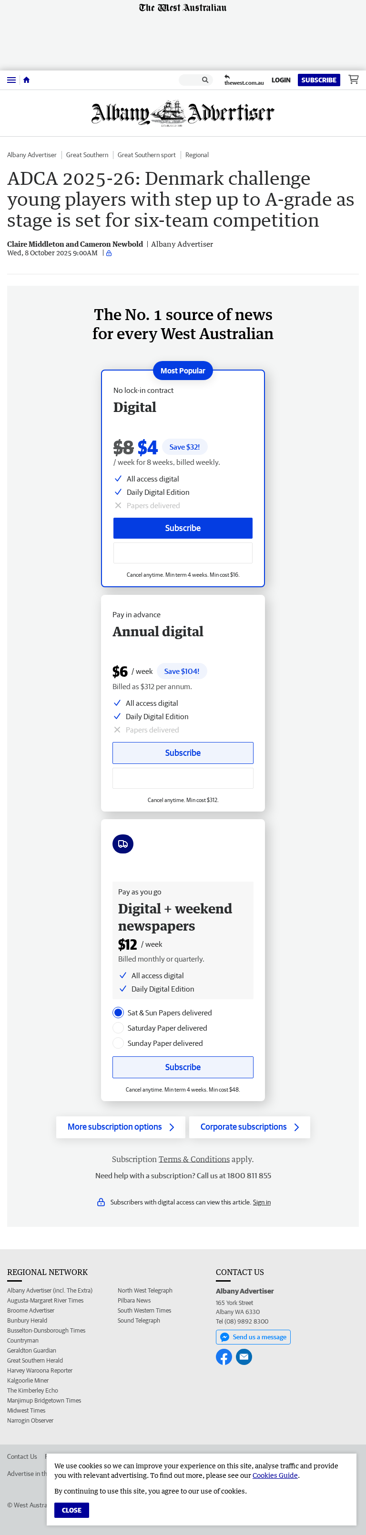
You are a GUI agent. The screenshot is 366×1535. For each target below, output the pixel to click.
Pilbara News (134, 1300)
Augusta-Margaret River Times (45, 1300)
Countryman (23, 1340)
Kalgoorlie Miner (28, 1380)
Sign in (262, 1202)
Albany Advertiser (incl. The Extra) (49, 1290)
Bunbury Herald (27, 1320)
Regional (197, 155)
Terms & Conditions (194, 1159)
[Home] (26, 80)
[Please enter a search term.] (205, 80)
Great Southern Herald (35, 1360)
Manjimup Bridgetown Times (44, 1400)
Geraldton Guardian (31, 1350)
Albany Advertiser (32, 155)
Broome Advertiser (30, 1310)
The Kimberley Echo (32, 1390)
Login (281, 80)
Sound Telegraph (139, 1320)
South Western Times (144, 1310)
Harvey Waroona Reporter (39, 1370)
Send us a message (259, 1337)
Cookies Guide (275, 1475)
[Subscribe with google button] (183, 552)
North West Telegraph (145, 1290)
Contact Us (22, 1456)
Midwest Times (26, 1410)
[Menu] (11, 79)
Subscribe (319, 80)
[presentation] (118, 1012)
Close (71, 1510)
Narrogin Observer (30, 1420)
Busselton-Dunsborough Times (46, 1330)
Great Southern (87, 155)
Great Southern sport (147, 155)
